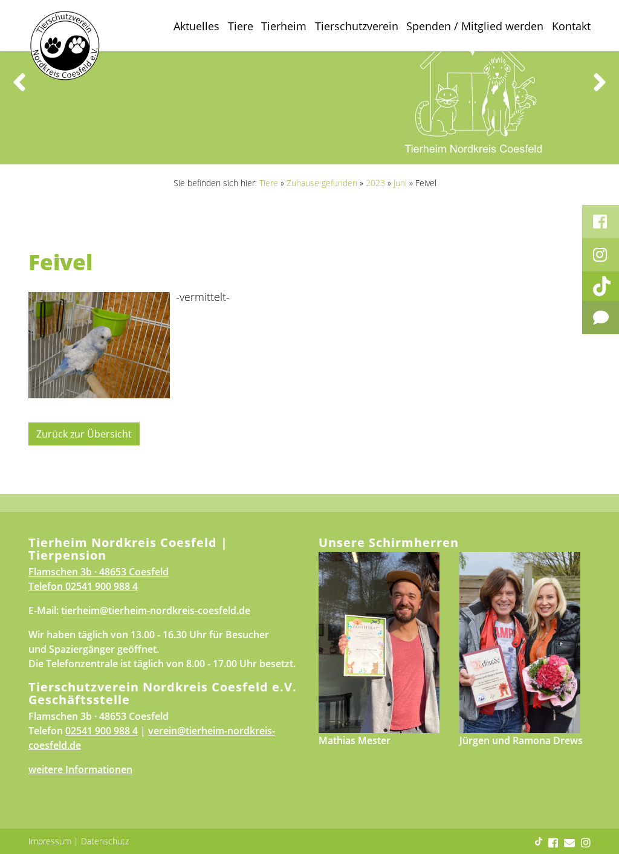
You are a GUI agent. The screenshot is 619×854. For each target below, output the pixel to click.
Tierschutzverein (356, 26)
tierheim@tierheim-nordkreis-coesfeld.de (155, 610)
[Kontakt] (600, 317)
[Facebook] (600, 221)
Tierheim (283, 26)
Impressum (49, 841)
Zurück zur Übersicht (84, 434)
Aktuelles (196, 26)
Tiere (240, 26)
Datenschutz (105, 841)
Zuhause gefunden (322, 183)
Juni (400, 183)
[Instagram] (600, 254)
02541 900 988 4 (101, 586)
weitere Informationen (80, 769)
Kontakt (571, 26)
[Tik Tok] (600, 286)
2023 (375, 183)
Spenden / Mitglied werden (474, 26)
